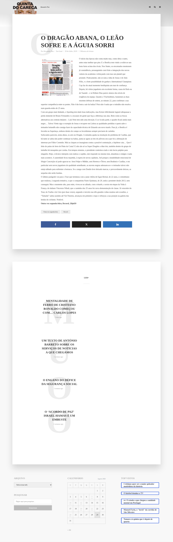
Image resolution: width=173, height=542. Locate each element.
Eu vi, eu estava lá (138, 7)
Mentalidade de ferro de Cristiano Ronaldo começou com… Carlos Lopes (59, 306)
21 (92, 509)
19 (81, 509)
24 (70, 515)
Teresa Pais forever (120, 7)
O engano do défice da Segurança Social (59, 382)
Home (85, 7)
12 (81, 503)
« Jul (69, 530)
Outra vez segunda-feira (50, 212)
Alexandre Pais (48, 51)
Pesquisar (33, 508)
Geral (60, 51)
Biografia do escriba (99, 7)
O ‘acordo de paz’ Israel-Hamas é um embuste (59, 415)
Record (66, 212)
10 (70, 503)
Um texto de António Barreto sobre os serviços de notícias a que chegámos (59, 346)
